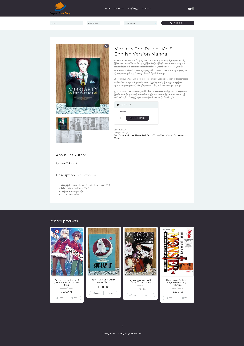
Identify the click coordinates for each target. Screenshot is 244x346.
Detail (60, 298)
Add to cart (137, 118)
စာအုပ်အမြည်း (133, 8)
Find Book (178, 23)
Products (119, 8)
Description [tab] (65, 175)
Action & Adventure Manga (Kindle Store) (135, 135)
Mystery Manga (166, 135)
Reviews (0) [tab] (86, 175)
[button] (106, 46)
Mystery (156, 135)
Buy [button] (75, 298)
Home (108, 8)
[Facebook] (122, 326)
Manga (125, 132)
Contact (146, 8)
